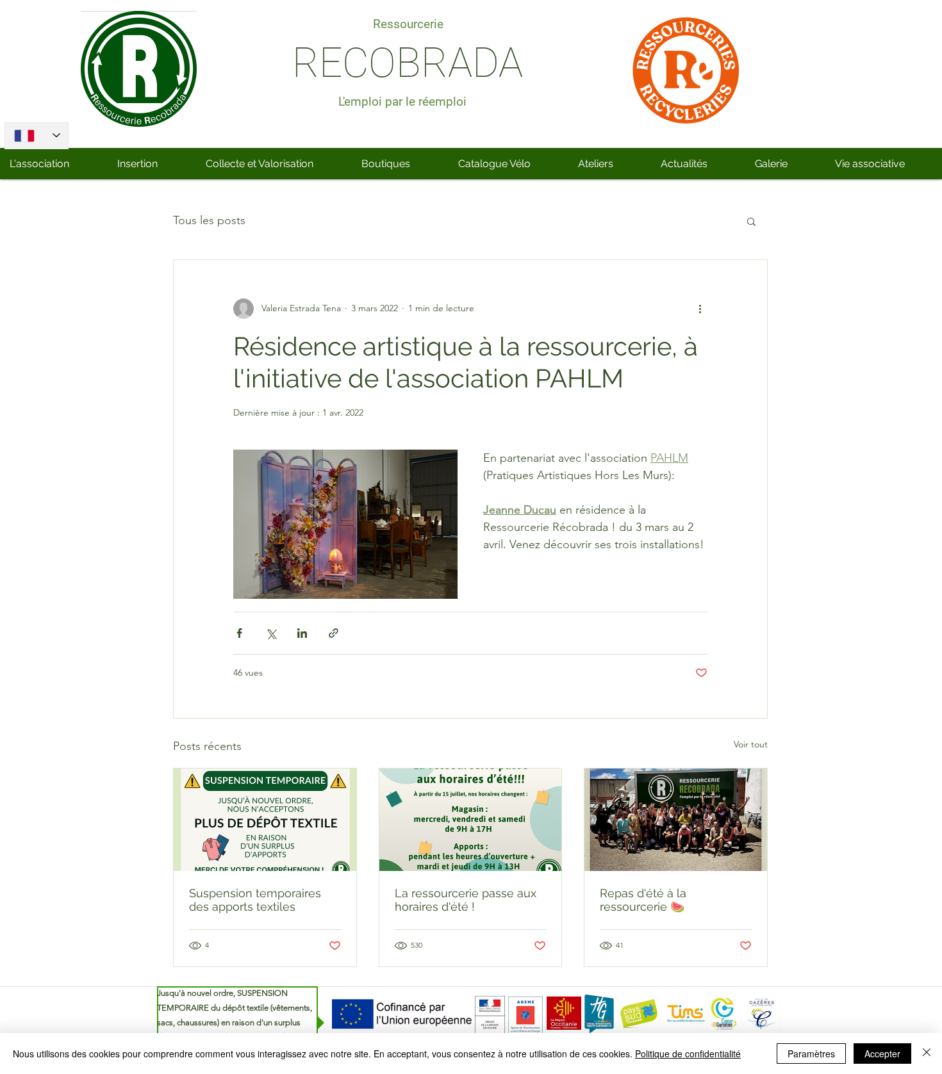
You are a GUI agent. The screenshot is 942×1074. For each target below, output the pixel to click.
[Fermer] (926, 1053)
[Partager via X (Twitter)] (271, 633)
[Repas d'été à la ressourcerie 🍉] (675, 820)
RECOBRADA (407, 63)
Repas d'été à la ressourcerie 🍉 (643, 899)
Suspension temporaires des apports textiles (255, 899)
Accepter (882, 1053)
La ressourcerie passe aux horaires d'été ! (465, 899)
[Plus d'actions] (699, 308)
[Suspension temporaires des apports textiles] (265, 820)
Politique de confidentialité (688, 1053)
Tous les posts (209, 220)
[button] (751, 221)
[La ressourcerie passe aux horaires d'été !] (470, 820)
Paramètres (811, 1053)
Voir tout (751, 744)
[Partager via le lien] (333, 633)
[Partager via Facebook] (239, 633)
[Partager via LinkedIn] (302, 633)
